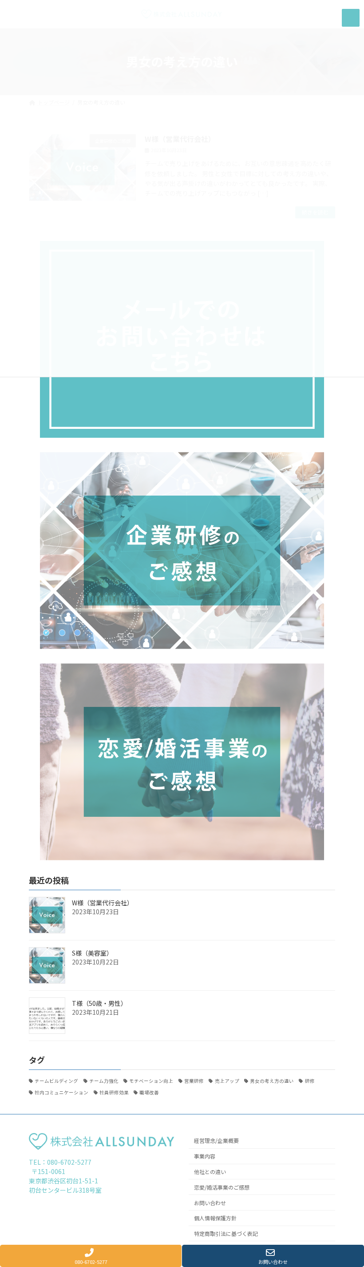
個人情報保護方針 (215, 1218)
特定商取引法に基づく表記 (226, 1233)
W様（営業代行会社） (102, 902)
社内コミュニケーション (61, 1092)
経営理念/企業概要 (216, 1140)
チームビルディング (56, 1080)
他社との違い (210, 1171)
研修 (309, 1080)
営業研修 (194, 1080)
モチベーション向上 (151, 1080)
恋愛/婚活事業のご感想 (221, 1186)
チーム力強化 (104, 1080)
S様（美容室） (92, 952)
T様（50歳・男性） (99, 1003)
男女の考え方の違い (272, 1080)
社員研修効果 (114, 1092)
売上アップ (227, 1080)
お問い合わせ (210, 1202)
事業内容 (204, 1156)
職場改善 (149, 1092)
